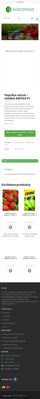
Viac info (10, 227)
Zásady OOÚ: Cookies (10, 338)
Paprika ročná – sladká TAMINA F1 (10, 214)
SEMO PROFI (20, 34)
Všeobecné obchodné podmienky (14, 341)
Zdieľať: (6, 149)
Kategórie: (7, 142)
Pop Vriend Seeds (9, 323)
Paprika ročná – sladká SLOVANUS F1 (29, 214)
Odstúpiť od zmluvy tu (7, 395)
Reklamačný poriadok (10, 345)
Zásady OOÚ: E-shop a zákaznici (14, 334)
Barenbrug (6, 313)
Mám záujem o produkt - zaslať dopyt (20, 133)
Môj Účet (21, 2)
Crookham (6, 316)
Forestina (6, 320)
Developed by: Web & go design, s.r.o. (14, 395)
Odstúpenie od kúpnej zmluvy (13, 348)
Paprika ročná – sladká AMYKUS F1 (29, 258)
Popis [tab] (5, 161)
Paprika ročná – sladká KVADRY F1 (10, 258)
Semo (5, 327)
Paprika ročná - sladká (22, 142)
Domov (10, 34)
